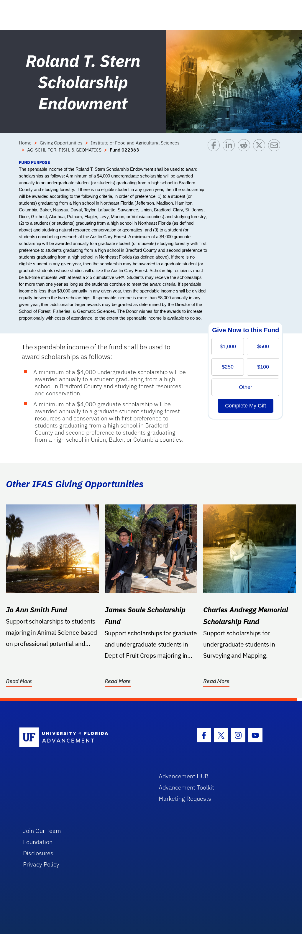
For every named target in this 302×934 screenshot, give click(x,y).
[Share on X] (260, 149)
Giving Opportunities (61, 143)
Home (25, 143)
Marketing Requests (185, 799)
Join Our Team (42, 831)
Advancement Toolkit (186, 787)
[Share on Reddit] (245, 149)
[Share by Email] (275, 149)
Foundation (37, 842)
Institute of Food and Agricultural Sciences (135, 143)
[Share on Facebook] (215, 149)
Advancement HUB (184, 776)
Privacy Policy (41, 864)
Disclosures (38, 853)
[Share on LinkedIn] (230, 149)
